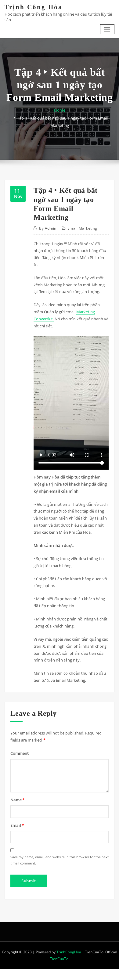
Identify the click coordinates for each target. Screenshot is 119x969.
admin (47, 228)
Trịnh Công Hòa (34, 6)
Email (17, 825)
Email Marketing (82, 228)
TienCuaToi (59, 958)
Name (17, 800)
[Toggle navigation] (107, 29)
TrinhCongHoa (68, 952)
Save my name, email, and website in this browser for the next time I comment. (59, 860)
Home (59, 110)
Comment (19, 753)
